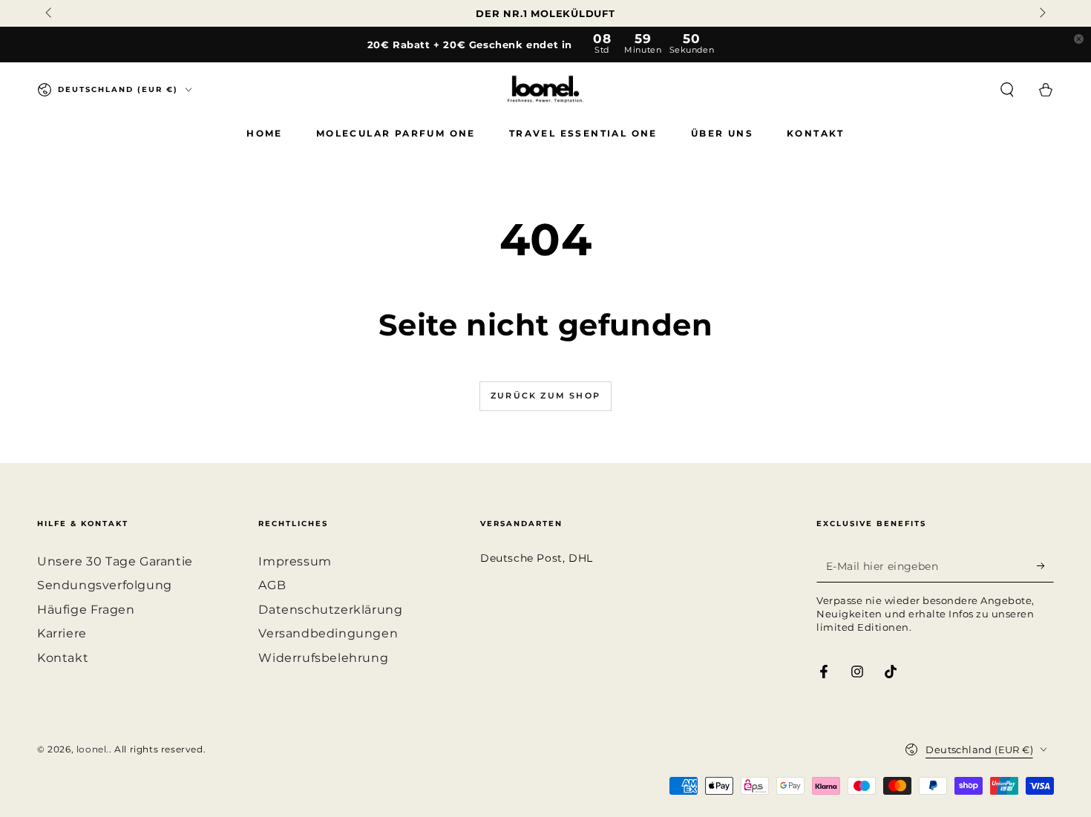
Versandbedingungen (328, 633)
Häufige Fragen (85, 610)
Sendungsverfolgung (104, 585)
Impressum (294, 561)
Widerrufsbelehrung (323, 658)
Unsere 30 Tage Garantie (115, 561)
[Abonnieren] (1045, 565)
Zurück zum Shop (545, 395)
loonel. (92, 749)
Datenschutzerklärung (330, 610)
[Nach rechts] (1041, 13)
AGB (272, 585)
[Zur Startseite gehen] (545, 89)
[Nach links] (49, 13)
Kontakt (62, 658)
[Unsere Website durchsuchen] (1007, 89)
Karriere (62, 633)
